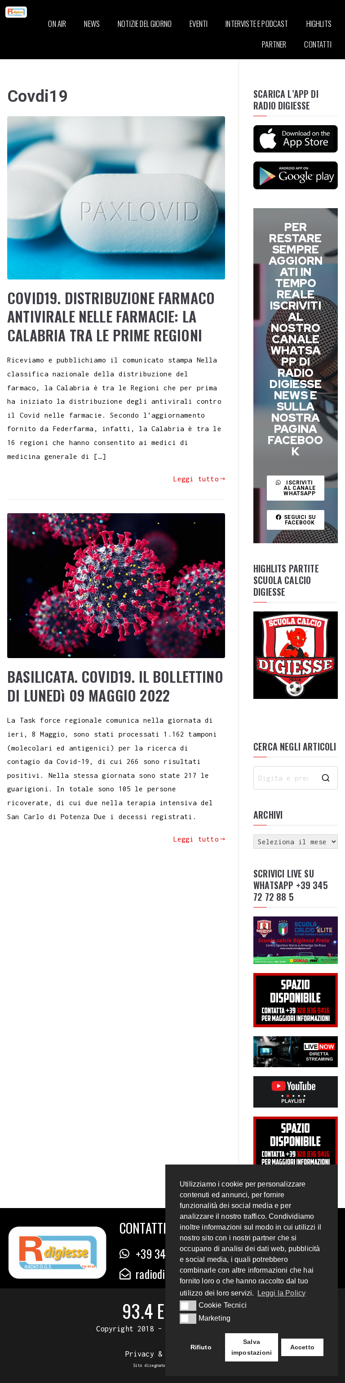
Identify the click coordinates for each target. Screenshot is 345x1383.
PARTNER (274, 44)
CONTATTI (317, 44)
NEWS (92, 23)
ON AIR (57, 23)
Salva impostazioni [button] (251, 1347)
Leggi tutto (196, 479)
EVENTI (199, 23)
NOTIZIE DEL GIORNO (145, 23)
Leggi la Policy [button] (281, 1293)
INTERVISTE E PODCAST (257, 23)
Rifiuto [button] (201, 1347)
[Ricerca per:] (295, 778)
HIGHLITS (319, 23)
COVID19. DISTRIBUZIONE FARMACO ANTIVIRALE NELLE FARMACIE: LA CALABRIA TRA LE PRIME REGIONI (111, 316)
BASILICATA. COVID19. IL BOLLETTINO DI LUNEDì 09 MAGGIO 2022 (115, 686)
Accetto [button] (302, 1347)
